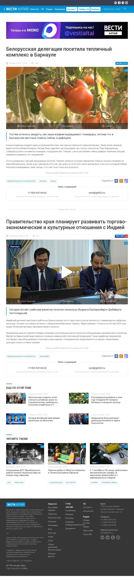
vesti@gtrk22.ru (106, 533)
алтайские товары (109, 483)
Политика (52, 521)
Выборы (95, 9)
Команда (69, 514)
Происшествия (54, 518)
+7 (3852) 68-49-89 (108, 525)
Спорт (50, 540)
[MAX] (126, 2)
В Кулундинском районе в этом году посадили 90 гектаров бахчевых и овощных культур (106, 400)
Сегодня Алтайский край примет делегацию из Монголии (44, 419)
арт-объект (71, 483)
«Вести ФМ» (88, 531)
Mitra (25, 568)
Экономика (68, 126)
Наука (50, 537)
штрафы (94, 483)
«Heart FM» (87, 534)
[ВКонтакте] (115, 2)
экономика (44, 356)
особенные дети (56, 483)
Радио (49, 9)
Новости (34, 9)
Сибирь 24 (84, 9)
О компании (70, 510)
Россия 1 (71, 9)
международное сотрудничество (21, 181)
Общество (52, 514)
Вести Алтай (109, 301)
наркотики (19, 483)
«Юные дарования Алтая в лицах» (54, 547)
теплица (42, 181)
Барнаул (109, 126)
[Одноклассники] (119, 2)
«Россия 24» (88, 511)
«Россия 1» (87, 507)
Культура (52, 533)
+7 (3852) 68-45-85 (108, 522)
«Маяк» (86, 527)
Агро (50, 529)
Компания (60, 9)
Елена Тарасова (28, 126)
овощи (53, 181)
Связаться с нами (112, 9)
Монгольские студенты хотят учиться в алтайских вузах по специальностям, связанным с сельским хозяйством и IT (43, 401)
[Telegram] (123, 2)
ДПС (9, 483)
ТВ (42, 9)
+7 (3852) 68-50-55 (108, 520)
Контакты (69, 518)
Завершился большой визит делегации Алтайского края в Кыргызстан (105, 420)
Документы (70, 528)
